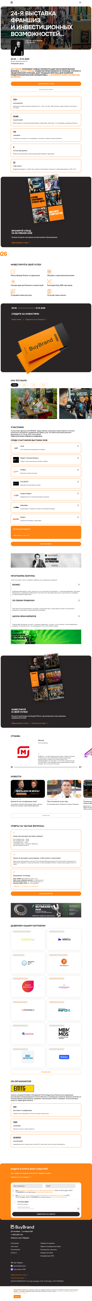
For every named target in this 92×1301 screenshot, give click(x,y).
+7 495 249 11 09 (17, 1235)
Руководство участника (48, 1250)
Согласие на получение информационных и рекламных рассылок (41, 1195)
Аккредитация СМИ (47, 1256)
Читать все (46, 815)
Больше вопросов (46, 893)
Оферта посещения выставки (50, 1246)
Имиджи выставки (46, 1253)
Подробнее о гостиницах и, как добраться (25, 886)
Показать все (46, 1072)
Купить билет (16, 319)
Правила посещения (47, 1243)
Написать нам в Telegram (20, 1238)
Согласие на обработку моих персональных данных (36, 1190)
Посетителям (15, 1250)
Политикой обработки (44, 1192)
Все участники (46, 544)
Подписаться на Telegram (20, 1177)
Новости (14, 1253)
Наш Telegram (18, 1263)
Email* (48, 1186)
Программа (15, 1243)
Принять (17, 1296)
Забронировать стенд (46, 84)
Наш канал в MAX (20, 1269)
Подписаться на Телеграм (34, 319)
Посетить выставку (46, 89)
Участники (14, 1246)
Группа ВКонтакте (19, 1266)
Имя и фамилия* (19, 1186)
